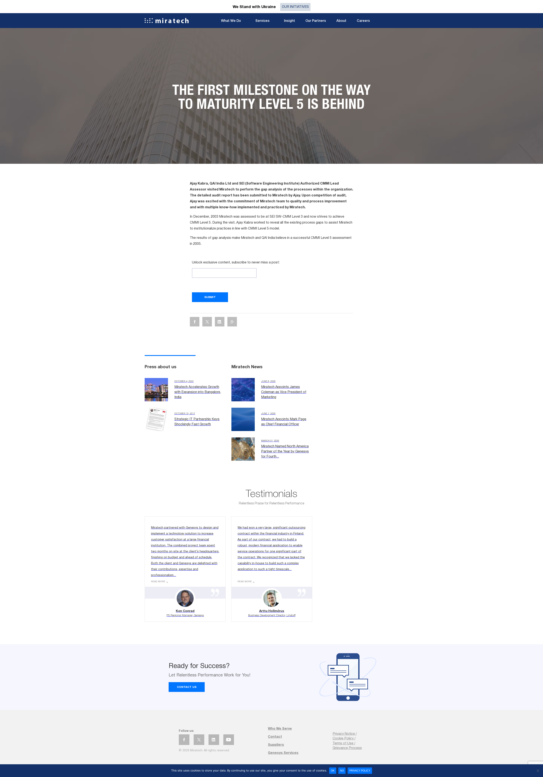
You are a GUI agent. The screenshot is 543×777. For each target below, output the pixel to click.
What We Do (231, 21)
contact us (186, 687)
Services (262, 21)
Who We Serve (280, 728)
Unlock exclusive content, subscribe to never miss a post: (236, 262)
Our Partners (315, 21)
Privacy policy (359, 770)
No (342, 770)
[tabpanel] (271, 96)
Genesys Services (283, 753)
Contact (275, 736)
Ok (332, 770)
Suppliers (276, 744)
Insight (289, 21)
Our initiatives (295, 7)
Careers (363, 21)
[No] (538, 771)
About (341, 21)
